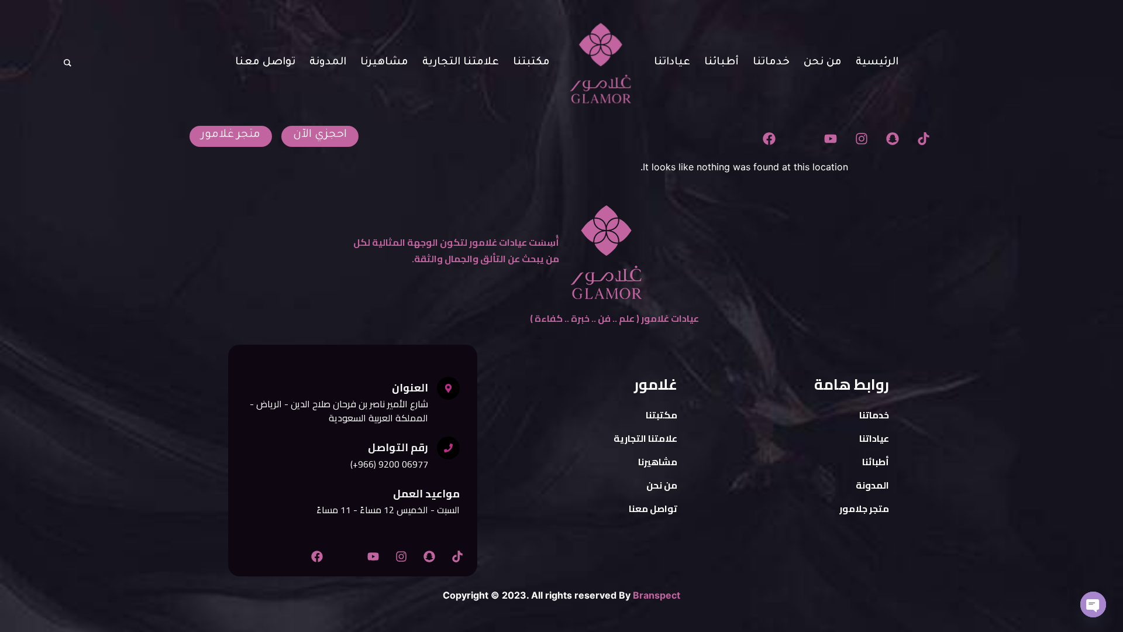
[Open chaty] (1093, 604)
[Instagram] (861, 138)
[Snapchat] (892, 138)
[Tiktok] (923, 138)
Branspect (656, 595)
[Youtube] (830, 138)
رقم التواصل (398, 447)
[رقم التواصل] (448, 448)
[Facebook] (768, 138)
